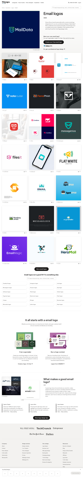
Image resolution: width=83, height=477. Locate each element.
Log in (79, 2)
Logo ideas (65, 457)
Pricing (23, 455)
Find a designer (29, 2)
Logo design (45, 446)
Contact (3, 448)
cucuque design (6, 263)
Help (64, 466)
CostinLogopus (60, 140)
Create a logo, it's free (24, 364)
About (3, 446)
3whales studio (37, 49)
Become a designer (67, 446)
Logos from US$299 (57, 364)
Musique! (59, 110)
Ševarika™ (60, 79)
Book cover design (46, 459)
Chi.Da (5, 232)
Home (3, 7)
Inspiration (37, 2)
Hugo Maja (33, 202)
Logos (12, 7)
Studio (42, 2)
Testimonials (4, 455)
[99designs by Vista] (6, 2)
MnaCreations (33, 232)
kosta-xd (32, 110)
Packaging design (46, 455)
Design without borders (68, 450)
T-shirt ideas (65, 459)
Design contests (25, 446)
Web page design (46, 450)
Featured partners (66, 464)
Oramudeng (5, 396)
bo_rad (5, 110)
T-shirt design (45, 457)
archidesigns (6, 171)
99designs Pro (25, 459)
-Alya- (32, 140)
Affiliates (65, 455)
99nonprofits (4, 457)
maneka (59, 171)
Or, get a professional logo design (53, 49)
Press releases (5, 450)
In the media (4, 452)
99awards (65, 452)
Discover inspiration (26, 452)
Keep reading (13, 411)
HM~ (23, 399)
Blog (64, 448)
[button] (80, 469)
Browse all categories (47, 462)
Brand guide (45, 452)
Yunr (58, 232)
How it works (21, 2)
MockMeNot (33, 263)
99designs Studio (26, 457)
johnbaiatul (33, 171)
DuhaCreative (60, 202)
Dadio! (5, 79)
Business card (45, 448)
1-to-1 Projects (25, 448)
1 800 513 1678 (73, 2)
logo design (61, 29)
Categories (14, 2)
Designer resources (67, 462)
